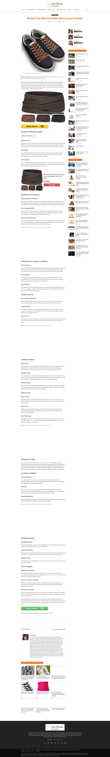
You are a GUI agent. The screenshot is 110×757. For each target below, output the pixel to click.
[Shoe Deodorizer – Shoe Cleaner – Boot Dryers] (55, 4)
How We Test (37, 751)
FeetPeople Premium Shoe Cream (82, 66)
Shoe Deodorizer (30, 9)
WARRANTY (39, 749)
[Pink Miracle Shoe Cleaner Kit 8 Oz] (71, 55)
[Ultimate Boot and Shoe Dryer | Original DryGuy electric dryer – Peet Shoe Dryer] (71, 104)
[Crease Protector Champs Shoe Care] (71, 80)
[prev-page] (22, 714)
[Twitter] (62, 743)
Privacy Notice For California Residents (66, 749)
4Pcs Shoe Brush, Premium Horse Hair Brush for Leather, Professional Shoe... (82, 196)
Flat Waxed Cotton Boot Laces (50, 574)
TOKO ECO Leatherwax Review (58, 629)
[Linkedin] (51, 743)
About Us (70, 9)
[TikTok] (58, 743)
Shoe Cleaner (51, 9)
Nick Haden (76, 41)
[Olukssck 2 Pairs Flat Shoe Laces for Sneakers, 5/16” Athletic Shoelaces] (43, 686)
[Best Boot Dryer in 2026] (71, 61)
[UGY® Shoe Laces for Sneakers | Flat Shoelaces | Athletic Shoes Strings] (58, 702)
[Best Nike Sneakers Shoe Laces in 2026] (71, 122)
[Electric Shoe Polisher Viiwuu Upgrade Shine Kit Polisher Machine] (71, 141)
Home (23, 9)
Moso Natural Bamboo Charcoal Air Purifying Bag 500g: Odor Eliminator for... (82, 128)
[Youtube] (65, 743)
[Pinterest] (55, 743)
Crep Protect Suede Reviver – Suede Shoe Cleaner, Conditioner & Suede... (82, 234)
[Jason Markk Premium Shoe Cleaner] (71, 116)
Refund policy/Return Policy (46, 749)
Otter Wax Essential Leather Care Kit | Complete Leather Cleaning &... (82, 171)
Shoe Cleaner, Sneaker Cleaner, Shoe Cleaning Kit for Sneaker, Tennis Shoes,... (82, 164)
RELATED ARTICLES (26, 662)
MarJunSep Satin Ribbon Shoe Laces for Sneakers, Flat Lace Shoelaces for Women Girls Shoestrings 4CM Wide (58, 677)
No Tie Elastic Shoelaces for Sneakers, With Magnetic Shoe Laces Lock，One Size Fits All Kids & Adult (43, 677)
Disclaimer (32, 751)
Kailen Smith (77, 30)
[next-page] (24, 714)
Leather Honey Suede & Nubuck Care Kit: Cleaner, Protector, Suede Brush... (82, 215)
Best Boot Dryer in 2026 (80, 60)
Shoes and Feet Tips (61, 9)
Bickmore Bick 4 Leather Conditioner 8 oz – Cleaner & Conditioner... (81, 177)
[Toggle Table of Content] (33, 136)
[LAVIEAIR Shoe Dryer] (71, 147)
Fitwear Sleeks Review (25, 629)
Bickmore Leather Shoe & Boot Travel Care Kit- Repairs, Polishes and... (82, 228)
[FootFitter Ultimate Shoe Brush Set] (71, 98)
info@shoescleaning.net (57, 739)
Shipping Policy (55, 749)
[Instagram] (48, 743)
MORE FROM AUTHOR (37, 662)
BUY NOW (52, 185)
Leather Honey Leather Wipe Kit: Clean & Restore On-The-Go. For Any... (82, 221)
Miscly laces (23, 289)
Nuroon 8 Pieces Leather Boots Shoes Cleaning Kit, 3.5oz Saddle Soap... (82, 209)
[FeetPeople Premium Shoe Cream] (71, 68)
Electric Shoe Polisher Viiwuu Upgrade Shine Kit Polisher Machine (81, 141)
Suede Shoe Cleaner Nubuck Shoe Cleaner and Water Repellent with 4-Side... (82, 183)
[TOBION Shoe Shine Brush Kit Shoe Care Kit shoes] (71, 86)
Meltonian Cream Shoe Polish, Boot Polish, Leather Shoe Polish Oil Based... (82, 190)
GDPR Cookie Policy (77, 749)
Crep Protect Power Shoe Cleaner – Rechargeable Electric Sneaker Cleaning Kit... (82, 253)
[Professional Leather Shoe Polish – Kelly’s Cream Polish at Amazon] (71, 74)
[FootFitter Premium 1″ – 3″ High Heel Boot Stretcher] (71, 153)
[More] (67, 24)
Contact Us (77, 9)
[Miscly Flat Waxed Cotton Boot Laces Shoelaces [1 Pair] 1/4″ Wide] (43, 107)
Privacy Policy (27, 749)
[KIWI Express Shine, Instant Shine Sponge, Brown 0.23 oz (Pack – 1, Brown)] (71, 203)
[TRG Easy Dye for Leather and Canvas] (71, 92)
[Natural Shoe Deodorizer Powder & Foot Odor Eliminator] (71, 110)
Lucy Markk (49, 21)
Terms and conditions (25, 751)
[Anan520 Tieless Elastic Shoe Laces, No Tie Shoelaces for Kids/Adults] (28, 686)
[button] (87, 9)
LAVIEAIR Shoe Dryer (80, 145)
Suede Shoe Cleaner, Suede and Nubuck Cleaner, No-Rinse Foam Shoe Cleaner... (82, 247)
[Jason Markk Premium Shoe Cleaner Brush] (71, 135)
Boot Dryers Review (41, 9)
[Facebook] (44, 743)
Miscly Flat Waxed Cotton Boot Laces (44, 462)
